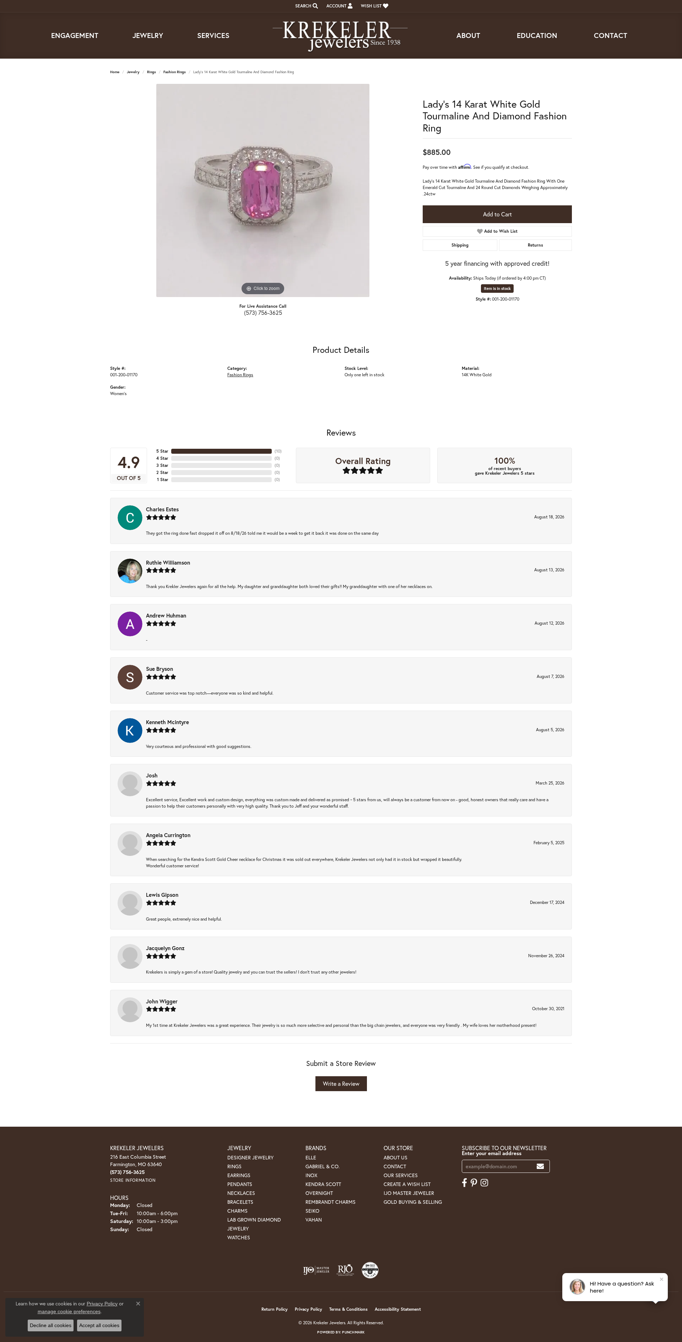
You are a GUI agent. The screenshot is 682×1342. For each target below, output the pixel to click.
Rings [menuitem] (234, 1166)
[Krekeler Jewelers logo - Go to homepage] (341, 35)
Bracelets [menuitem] (240, 1201)
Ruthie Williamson (168, 562)
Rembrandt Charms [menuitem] (330, 1201)
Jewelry (147, 35)
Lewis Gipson (162, 894)
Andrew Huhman (166, 615)
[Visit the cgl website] (370, 1270)
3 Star (162, 465)
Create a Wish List (407, 1184)
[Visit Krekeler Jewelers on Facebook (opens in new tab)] (464, 1183)
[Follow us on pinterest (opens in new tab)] (474, 1183)
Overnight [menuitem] (319, 1193)
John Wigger (162, 1001)
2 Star (162, 472)
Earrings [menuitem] (238, 1175)
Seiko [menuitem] (312, 1210)
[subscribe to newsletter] (540, 1166)
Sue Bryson (159, 668)
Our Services (401, 1175)
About (468, 35)
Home (114, 72)
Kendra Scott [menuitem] (323, 1184)
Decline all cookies (50, 1325)
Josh (152, 775)
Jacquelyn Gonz (165, 948)
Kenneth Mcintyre (167, 722)
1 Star (162, 479)
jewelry (133, 72)
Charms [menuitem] (237, 1210)
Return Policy (274, 1309)
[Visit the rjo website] (345, 1270)
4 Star (162, 458)
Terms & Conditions (348, 1309)
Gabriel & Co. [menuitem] (322, 1166)
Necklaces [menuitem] (241, 1193)
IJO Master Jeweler (409, 1193)
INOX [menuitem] (311, 1175)
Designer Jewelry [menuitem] (250, 1157)
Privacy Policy (308, 1309)
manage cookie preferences (69, 1311)
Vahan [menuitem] (313, 1219)
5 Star (162, 451)
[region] (262, 190)
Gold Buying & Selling (413, 1201)
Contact (610, 35)
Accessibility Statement (398, 1309)
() (278, 451)
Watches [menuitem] (238, 1237)
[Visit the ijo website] (316, 1270)
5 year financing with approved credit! (497, 263)
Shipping (460, 245)
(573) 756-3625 (263, 312)
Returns (535, 245)
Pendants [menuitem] (239, 1184)
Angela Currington (168, 835)
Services (213, 35)
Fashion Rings (174, 72)
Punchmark (353, 1332)
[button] (306, 6)
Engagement (74, 35)
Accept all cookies (99, 1325)
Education (537, 35)
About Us (395, 1157)
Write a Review (341, 1083)
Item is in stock (497, 288)
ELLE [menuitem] (310, 1157)
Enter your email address (491, 1153)
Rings (151, 72)
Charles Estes (162, 509)
